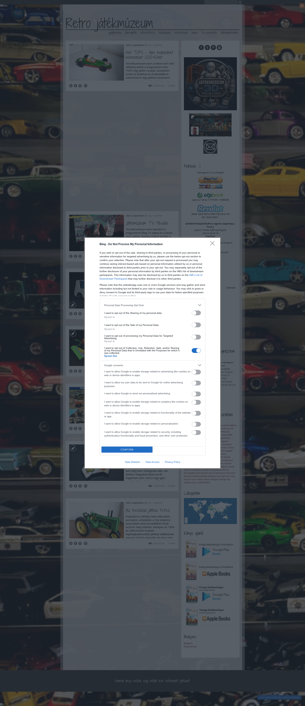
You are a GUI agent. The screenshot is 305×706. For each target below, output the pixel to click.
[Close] (213, 244)
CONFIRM (127, 449)
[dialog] (152, 353)
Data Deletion (132, 462)
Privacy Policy (172, 462)
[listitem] (152, 305)
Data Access (152, 462)
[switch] (196, 312)
